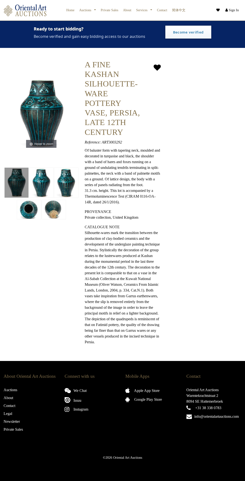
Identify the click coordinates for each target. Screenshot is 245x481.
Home (70, 10)
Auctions (85, 10)
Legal (8, 414)
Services (142, 10)
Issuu (76, 400)
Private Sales (109, 10)
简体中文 (178, 10)
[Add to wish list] (157, 67)
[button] (231, 10)
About (127, 10)
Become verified (188, 32)
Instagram (80, 409)
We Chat (79, 391)
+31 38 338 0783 (208, 408)
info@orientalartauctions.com (216, 416)
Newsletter (12, 421)
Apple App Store (146, 391)
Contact (162, 10)
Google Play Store (147, 399)
